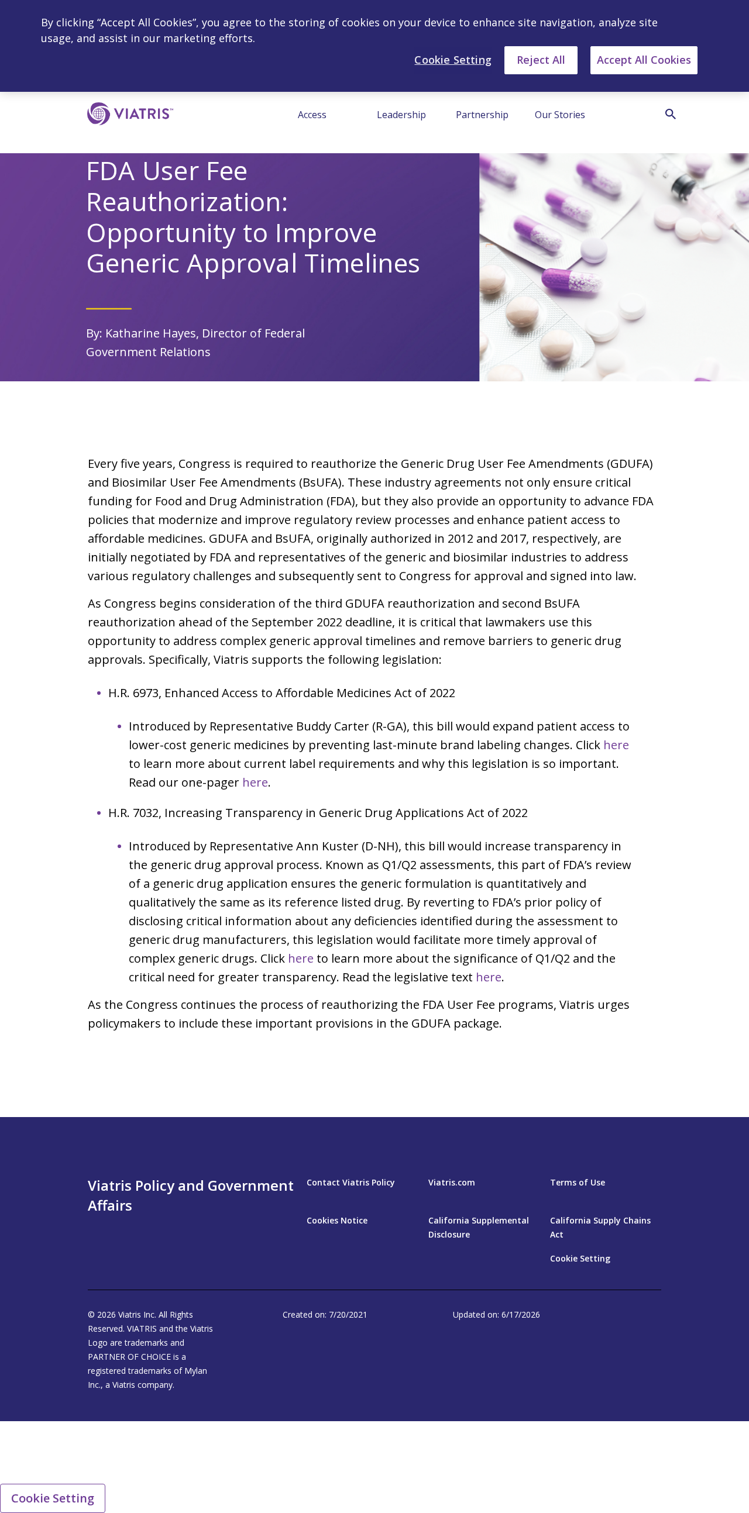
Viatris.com (451, 1182)
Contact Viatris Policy (351, 1182)
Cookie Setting (580, 1258)
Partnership (482, 114)
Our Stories (560, 114)
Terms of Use (577, 1182)
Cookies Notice (337, 1220)
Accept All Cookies (644, 60)
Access (312, 114)
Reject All (541, 60)
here (616, 745)
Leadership (401, 114)
